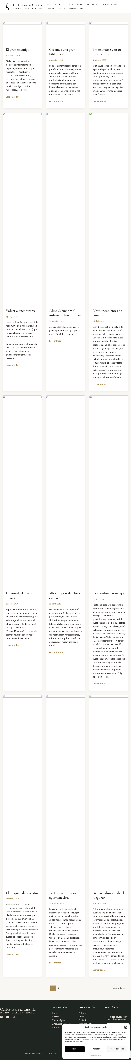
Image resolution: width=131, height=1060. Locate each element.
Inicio (49, 4)
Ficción (79, 4)
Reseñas (50, 8)
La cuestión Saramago (108, 593)
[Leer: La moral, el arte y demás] (22, 491)
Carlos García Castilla (27, 5)
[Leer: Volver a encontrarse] (22, 208)
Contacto (61, 8)
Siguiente (119, 988)
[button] (126, 1027)
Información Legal (76, 8)
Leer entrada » (12, 97)
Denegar (96, 1049)
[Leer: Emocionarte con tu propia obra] (108, 32)
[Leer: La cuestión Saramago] (108, 491)
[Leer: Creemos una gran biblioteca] (65, 32)
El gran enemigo (17, 49)
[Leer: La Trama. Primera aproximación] (65, 791)
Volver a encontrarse (21, 310)
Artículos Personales (109, 4)
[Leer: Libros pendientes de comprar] (108, 208)
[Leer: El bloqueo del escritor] (22, 791)
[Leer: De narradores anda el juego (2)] (108, 791)
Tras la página (91, 4)
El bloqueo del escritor (22, 893)
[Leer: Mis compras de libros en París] (65, 491)
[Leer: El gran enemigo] (22, 32)
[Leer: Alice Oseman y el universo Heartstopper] (65, 208)
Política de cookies (95, 1055)
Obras (68, 4)
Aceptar (75, 1049)
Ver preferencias (117, 1049)
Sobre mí (58, 4)
